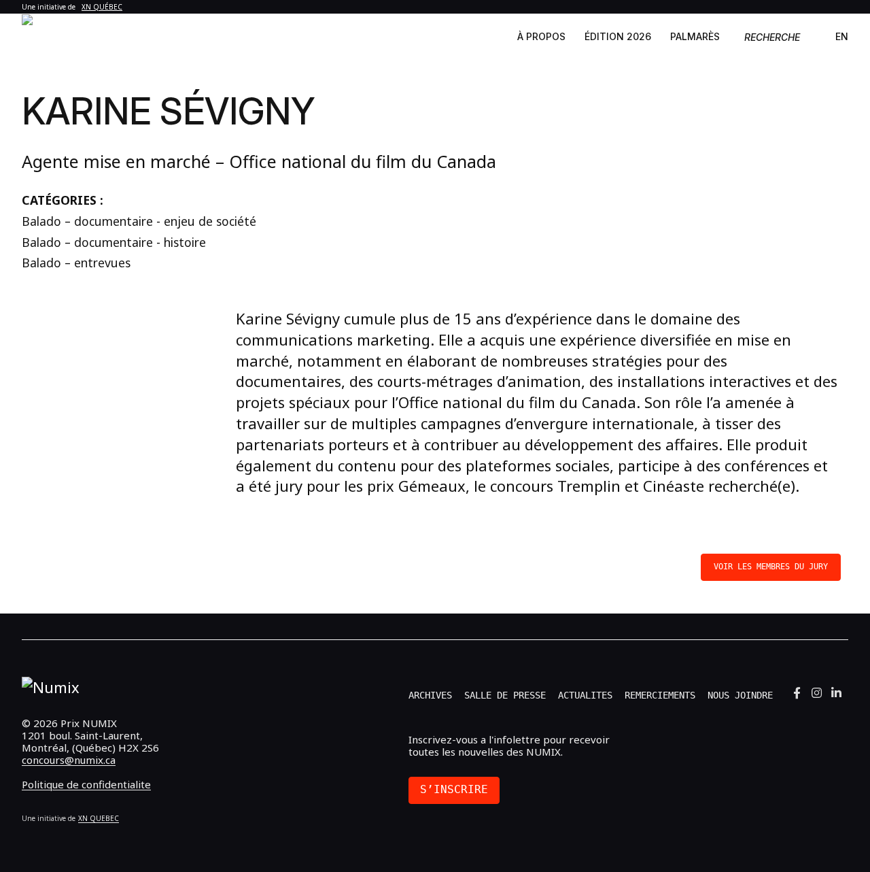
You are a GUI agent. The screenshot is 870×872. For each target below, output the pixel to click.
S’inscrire (454, 789)
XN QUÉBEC (102, 7)
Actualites (585, 695)
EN (841, 36)
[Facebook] (797, 692)
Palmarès (695, 36)
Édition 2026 (618, 36)
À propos (541, 36)
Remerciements (660, 695)
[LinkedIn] (836, 692)
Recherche (772, 37)
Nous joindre (740, 695)
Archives (430, 695)
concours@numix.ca (69, 760)
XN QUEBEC (98, 818)
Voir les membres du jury (771, 566)
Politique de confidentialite (86, 784)
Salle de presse (505, 695)
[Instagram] (816, 692)
